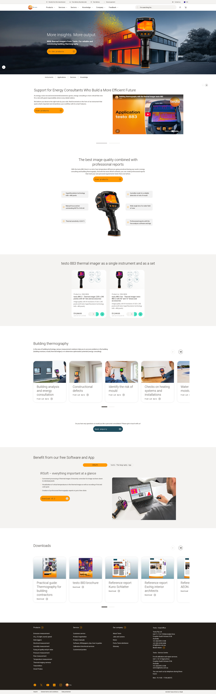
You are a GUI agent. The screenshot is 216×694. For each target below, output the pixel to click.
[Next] (180, 352)
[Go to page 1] (104, 406)
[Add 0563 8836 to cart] (140, 314)
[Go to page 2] (112, 406)
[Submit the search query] (137, 7)
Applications (62, 77)
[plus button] (97, 314)
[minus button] (89, 314)
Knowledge (84, 77)
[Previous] (173, 352)
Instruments (49, 77)
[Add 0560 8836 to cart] (102, 314)
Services (73, 77)
